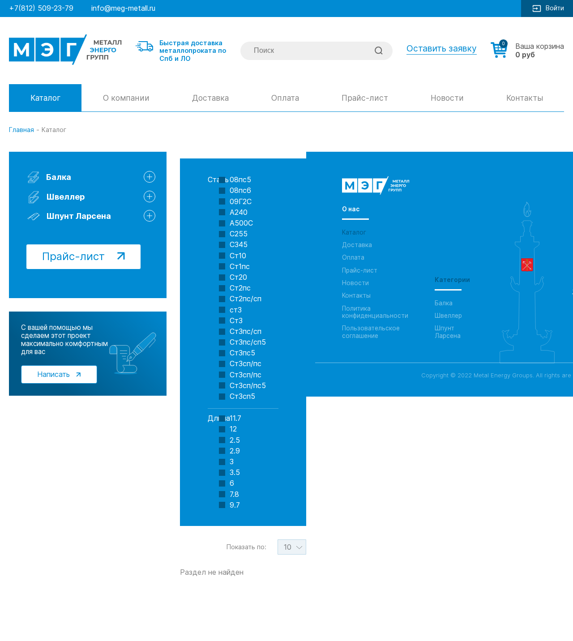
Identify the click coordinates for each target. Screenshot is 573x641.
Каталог (45, 98)
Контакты (524, 98)
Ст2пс (240, 288)
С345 (239, 244)
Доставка (210, 98)
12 (233, 429)
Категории (452, 279)
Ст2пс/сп (245, 299)
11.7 (235, 418)
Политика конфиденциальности (375, 312)
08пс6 (240, 190)
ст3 (236, 310)
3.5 (235, 472)
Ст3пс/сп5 (248, 342)
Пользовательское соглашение (371, 332)
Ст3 (236, 320)
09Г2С (241, 201)
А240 (239, 212)
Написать (54, 374)
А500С (241, 223)
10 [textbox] (287, 547)
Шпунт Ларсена (78, 216)
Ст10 (238, 256)
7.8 (234, 494)
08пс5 (240, 179)
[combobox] (292, 547)
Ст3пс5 (242, 353)
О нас (350, 209)
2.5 (235, 440)
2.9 (235, 451)
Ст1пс (240, 266)
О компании (126, 98)
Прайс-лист (365, 98)
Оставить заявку (441, 48)
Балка (40, 137)
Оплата (285, 98)
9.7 (235, 505)
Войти (555, 8)
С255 (239, 234)
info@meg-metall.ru (123, 8)
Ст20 (238, 277)
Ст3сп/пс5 (248, 385)
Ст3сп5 (242, 396)
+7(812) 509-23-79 (41, 8)
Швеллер (65, 196)
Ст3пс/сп (245, 331)
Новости (447, 98)
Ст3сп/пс (245, 363)
